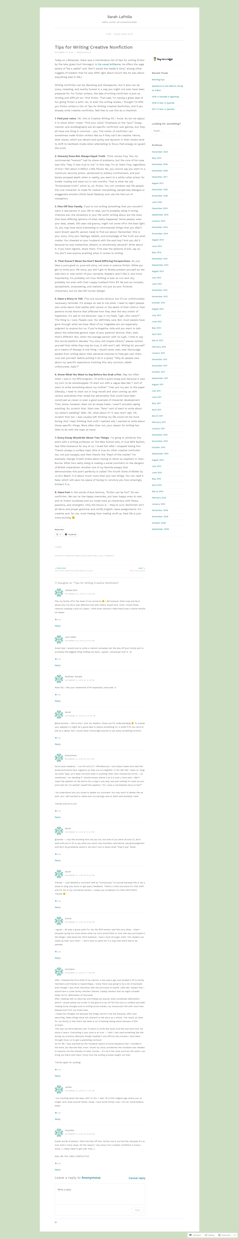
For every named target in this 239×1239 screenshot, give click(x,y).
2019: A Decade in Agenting (165, 96)
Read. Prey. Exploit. (137, 569)
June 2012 (157, 321)
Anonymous (91, 1178)
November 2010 (160, 441)
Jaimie (68, 1087)
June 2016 (157, 202)
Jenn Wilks (70, 637)
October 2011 (158, 372)
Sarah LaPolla (119, 17)
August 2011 (157, 384)
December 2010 (160, 435)
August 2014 (158, 240)
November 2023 (160, 152)
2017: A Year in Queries (163, 109)
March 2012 (157, 340)
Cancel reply (137, 1178)
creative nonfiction (75, 556)
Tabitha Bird (71, 590)
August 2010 (158, 460)
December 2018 (160, 170)
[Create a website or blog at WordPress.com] (56, 1222)
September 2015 (160, 215)
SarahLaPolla (83, 52)
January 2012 (158, 353)
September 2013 (160, 265)
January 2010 (158, 504)
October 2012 (158, 303)
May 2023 (156, 158)
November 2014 (160, 233)
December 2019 (160, 164)
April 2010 (157, 485)
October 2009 (159, 523)
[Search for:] (166, 131)
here (57, 479)
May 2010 (156, 479)
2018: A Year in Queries (163, 103)
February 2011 (159, 422)
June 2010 (157, 472)
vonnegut (109, 556)
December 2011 (159, 359)
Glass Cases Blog (123, 34)
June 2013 (157, 284)
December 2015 (160, 208)
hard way (92, 556)
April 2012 (157, 334)
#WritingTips (158, 79)
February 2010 (159, 497)
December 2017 (160, 177)
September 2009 (160, 529)
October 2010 (158, 447)
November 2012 (160, 296)
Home (108, 34)
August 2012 (158, 309)
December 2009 (160, 510)
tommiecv (70, 969)
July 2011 (156, 391)
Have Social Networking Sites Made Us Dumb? (74, 569)
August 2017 (158, 183)
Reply (58, 626)
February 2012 (159, 347)
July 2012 (156, 315)
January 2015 (158, 221)
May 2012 (156, 328)
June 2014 (157, 246)
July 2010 (156, 466)
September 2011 (160, 378)
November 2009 (160, 516)
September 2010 (160, 453)
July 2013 (156, 277)
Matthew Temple (73, 676)
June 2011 (156, 397)
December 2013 (159, 258)
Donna (68, 918)
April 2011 (156, 409)
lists (100, 556)
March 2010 (157, 491)
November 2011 (159, 365)
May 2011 (156, 403)
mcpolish (69, 1130)
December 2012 (159, 290)
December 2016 (160, 189)
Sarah (68, 712)
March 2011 (157, 416)
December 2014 (160, 227)
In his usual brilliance (108, 64)
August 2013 (158, 271)
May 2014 (156, 252)
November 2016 (160, 196)
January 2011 (158, 428)
